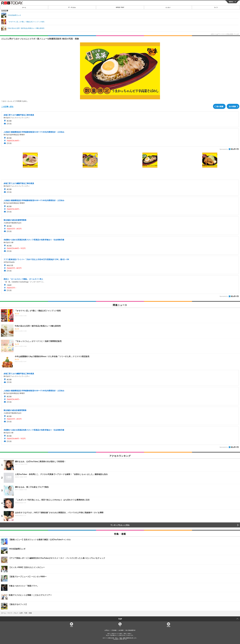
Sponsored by (224, 149)
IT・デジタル (72, 7)
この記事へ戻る (7, 106)
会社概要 (121, 630)
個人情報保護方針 (131, 630)
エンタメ (168, 7)
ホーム (24, 7)
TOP (120, 619)
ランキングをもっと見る (120, 525)
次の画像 (232, 106)
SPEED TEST (120, 7)
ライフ (216, 7)
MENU (231, 2)
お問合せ (107, 630)
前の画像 (219, 106)
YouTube (168, 626)
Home (71, 626)
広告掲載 (114, 630)
